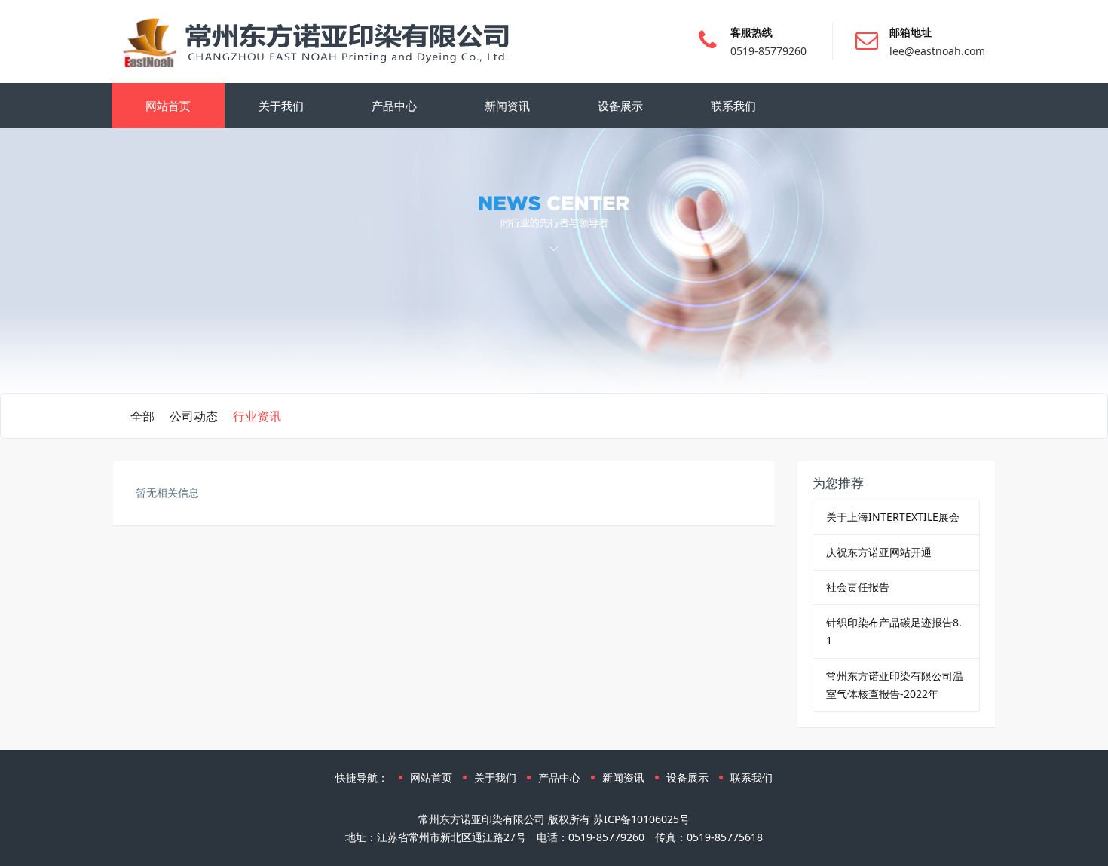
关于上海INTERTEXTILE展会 (893, 517)
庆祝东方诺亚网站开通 (879, 552)
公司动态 (194, 416)
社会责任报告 (857, 587)
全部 (142, 416)
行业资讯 (257, 416)
